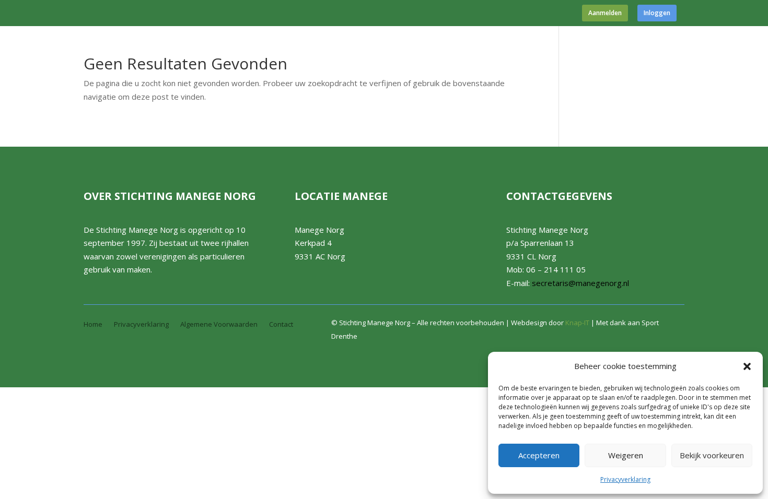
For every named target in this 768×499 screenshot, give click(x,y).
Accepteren (539, 455)
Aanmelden (605, 13)
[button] (747, 366)
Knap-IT (577, 322)
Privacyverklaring (625, 479)
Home (93, 324)
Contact (281, 324)
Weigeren (625, 455)
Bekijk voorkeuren (712, 455)
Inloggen (657, 13)
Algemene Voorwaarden (219, 324)
